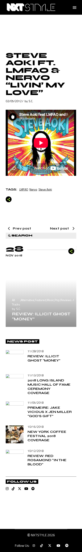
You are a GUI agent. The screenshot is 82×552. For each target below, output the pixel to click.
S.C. (31, 101)
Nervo (33, 189)
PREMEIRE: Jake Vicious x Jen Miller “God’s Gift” (50, 412)
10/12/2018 (36, 451)
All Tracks (16, 302)
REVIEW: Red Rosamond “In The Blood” (47, 460)
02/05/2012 (14, 101)
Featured (40, 300)
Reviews (65, 300)
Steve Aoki (45, 189)
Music (50, 300)
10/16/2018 (36, 426)
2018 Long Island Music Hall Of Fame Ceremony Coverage (49, 386)
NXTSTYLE (39, 535)
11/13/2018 (36, 375)
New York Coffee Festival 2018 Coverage (47, 436)
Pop (57, 300)
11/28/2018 (36, 351)
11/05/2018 (36, 402)
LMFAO (23, 189)
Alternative (27, 300)
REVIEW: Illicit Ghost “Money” (41, 316)
